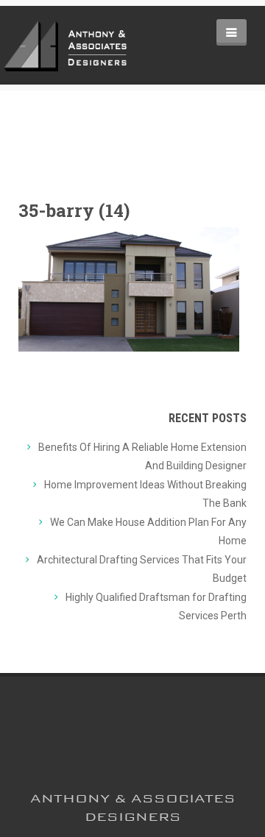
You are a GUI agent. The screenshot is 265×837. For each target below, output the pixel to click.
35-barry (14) (74, 210)
